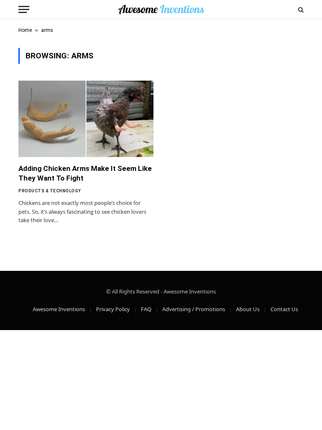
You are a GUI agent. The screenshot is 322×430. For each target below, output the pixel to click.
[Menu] (23, 9)
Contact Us (284, 309)
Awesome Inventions (59, 309)
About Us (248, 309)
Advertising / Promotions (193, 309)
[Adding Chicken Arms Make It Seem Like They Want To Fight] (85, 119)
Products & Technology (49, 191)
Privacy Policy (113, 309)
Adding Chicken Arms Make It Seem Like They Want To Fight (85, 173)
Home (25, 30)
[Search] (300, 9)
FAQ (146, 309)
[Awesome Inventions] (161, 9)
